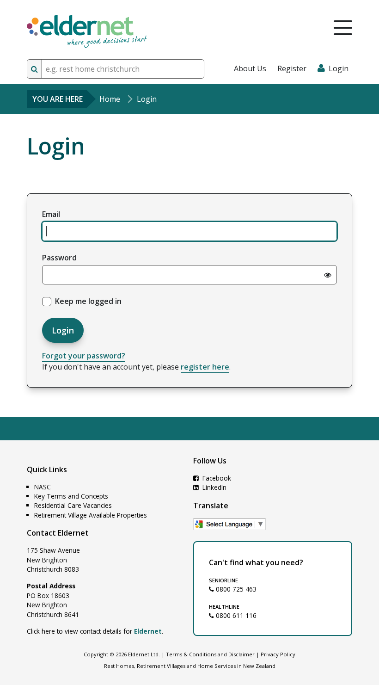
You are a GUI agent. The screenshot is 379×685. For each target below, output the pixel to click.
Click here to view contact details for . (95, 631)
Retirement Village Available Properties (90, 515)
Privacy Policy (278, 654)
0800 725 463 (235, 589)
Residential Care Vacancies (73, 505)
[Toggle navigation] (343, 27)
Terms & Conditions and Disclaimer (210, 654)
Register (291, 68)
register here (205, 367)
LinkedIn (213, 487)
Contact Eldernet (58, 533)
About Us (250, 68)
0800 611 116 (235, 615)
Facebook (216, 478)
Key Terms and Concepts (71, 496)
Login (63, 330)
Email (51, 214)
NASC (42, 486)
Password (59, 258)
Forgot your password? (83, 356)
